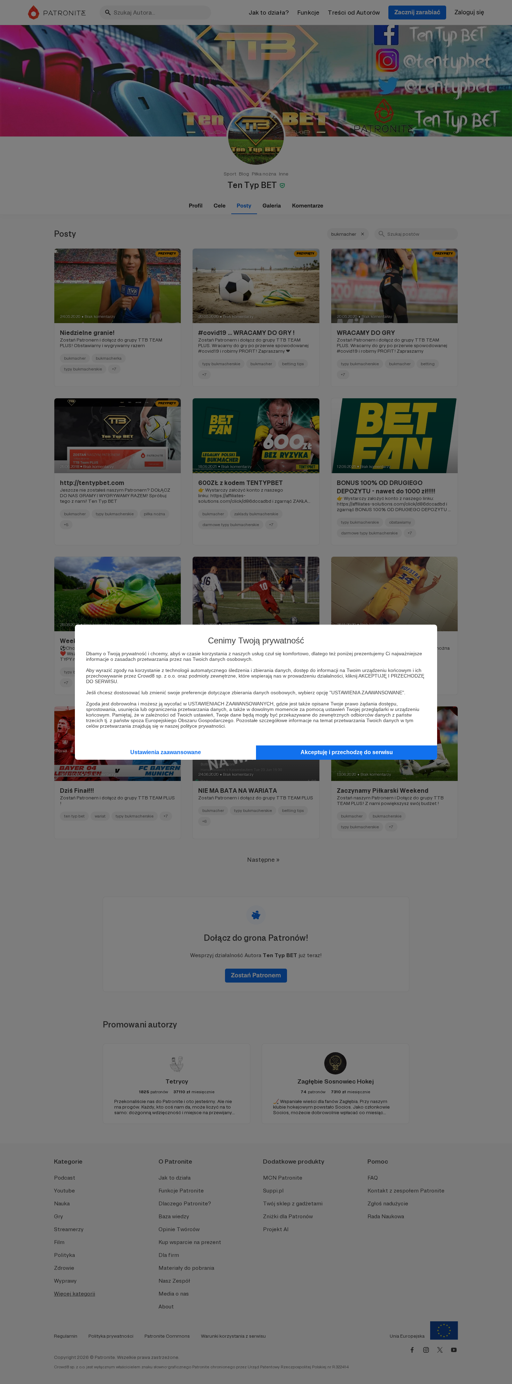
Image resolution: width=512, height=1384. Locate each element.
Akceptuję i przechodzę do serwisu (347, 752)
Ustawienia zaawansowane (165, 752)
